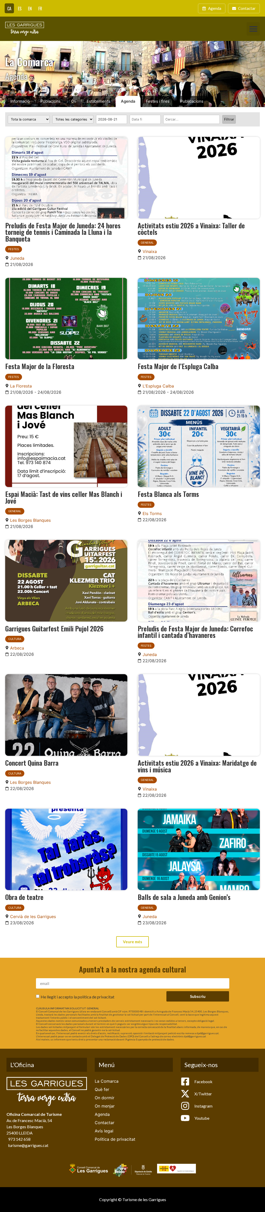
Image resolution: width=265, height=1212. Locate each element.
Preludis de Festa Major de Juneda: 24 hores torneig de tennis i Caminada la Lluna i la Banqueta (63, 231)
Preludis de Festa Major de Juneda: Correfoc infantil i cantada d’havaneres (195, 631)
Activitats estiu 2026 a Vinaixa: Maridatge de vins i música (197, 766)
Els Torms (152, 513)
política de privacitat (96, 996)
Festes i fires (158, 101)
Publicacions (191, 101)
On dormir (104, 1097)
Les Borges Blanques (30, 520)
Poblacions (50, 101)
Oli (73, 101)
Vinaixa (150, 251)
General (147, 242)
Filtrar (229, 119)
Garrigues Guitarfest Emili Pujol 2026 (54, 628)
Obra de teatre (24, 897)
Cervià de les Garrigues (33, 916)
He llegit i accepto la (77, 996)
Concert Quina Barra (31, 762)
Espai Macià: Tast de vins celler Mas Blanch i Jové (63, 497)
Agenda (128, 101)
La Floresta (21, 386)
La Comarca (107, 1081)
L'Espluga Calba (158, 386)
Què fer (102, 1089)
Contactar (104, 1122)
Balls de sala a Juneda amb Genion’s (184, 897)
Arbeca (17, 648)
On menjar (105, 1106)
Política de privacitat (115, 1139)
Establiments (98, 101)
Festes (13, 249)
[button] (253, 29)
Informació (20, 101)
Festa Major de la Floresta (39, 366)
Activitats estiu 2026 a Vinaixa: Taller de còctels (191, 228)
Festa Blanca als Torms (168, 494)
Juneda (17, 258)
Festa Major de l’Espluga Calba (178, 366)
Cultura (14, 639)
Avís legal (104, 1130)
